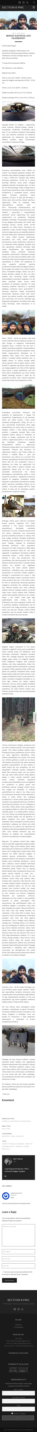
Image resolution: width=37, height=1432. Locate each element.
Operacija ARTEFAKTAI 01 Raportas (16, 1121)
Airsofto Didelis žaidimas (13, 1144)
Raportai (21, 33)
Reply (12, 1197)
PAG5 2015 (6, 1129)
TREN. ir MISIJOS (17, 1136)
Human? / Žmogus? (19, 1413)
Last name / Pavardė (18, 1397)
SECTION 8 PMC (13, 7)
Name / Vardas (18, 1390)
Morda (19, 1146)
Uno (14, 33)
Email (18, 1405)
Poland (26, 1146)
